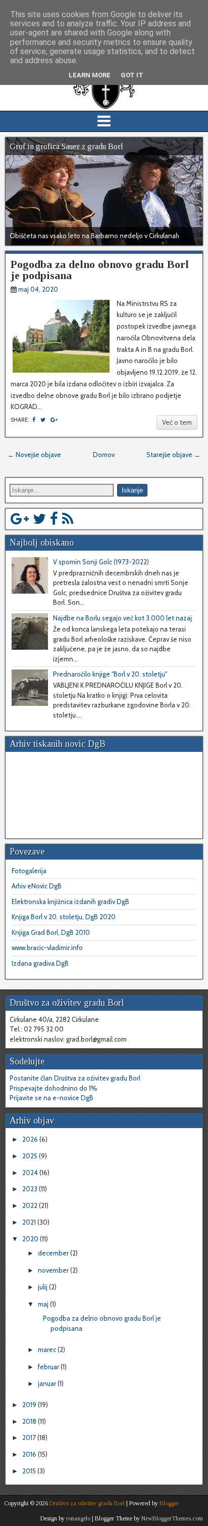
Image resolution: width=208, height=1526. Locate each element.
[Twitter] (39, 518)
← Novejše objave (34, 455)
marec (48, 1349)
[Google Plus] (20, 518)
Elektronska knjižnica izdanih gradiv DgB (70, 901)
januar (48, 1383)
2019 (30, 1405)
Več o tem (177, 422)
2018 (30, 1421)
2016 (30, 1454)
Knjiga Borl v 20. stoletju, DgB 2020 (64, 917)
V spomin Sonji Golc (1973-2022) (101, 562)
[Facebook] (54, 518)
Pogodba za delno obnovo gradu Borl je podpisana (100, 270)
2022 (30, 1205)
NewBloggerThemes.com (172, 1518)
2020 (31, 1239)
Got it (132, 75)
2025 (30, 1156)
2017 (29, 1437)
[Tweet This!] (43, 419)
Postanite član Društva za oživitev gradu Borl (75, 1078)
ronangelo (78, 1518)
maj (44, 1304)
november (54, 1270)
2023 (30, 1189)
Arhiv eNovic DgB (37, 886)
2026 (30, 1139)
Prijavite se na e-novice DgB (51, 1098)
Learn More (90, 75)
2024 (30, 1173)
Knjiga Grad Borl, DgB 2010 (51, 932)
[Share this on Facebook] (34, 419)
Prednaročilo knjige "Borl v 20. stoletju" (110, 674)
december (54, 1253)
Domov (104, 455)
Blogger (169, 1503)
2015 (29, 1471)
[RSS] (67, 518)
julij (43, 1287)
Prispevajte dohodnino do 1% (53, 1088)
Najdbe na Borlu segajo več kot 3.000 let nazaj (122, 618)
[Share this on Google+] (54, 419)
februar (49, 1367)
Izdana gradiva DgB (40, 963)
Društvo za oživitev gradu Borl (87, 1503)
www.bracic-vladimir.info (47, 948)
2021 (29, 1222)
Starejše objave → (173, 455)
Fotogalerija (29, 871)
